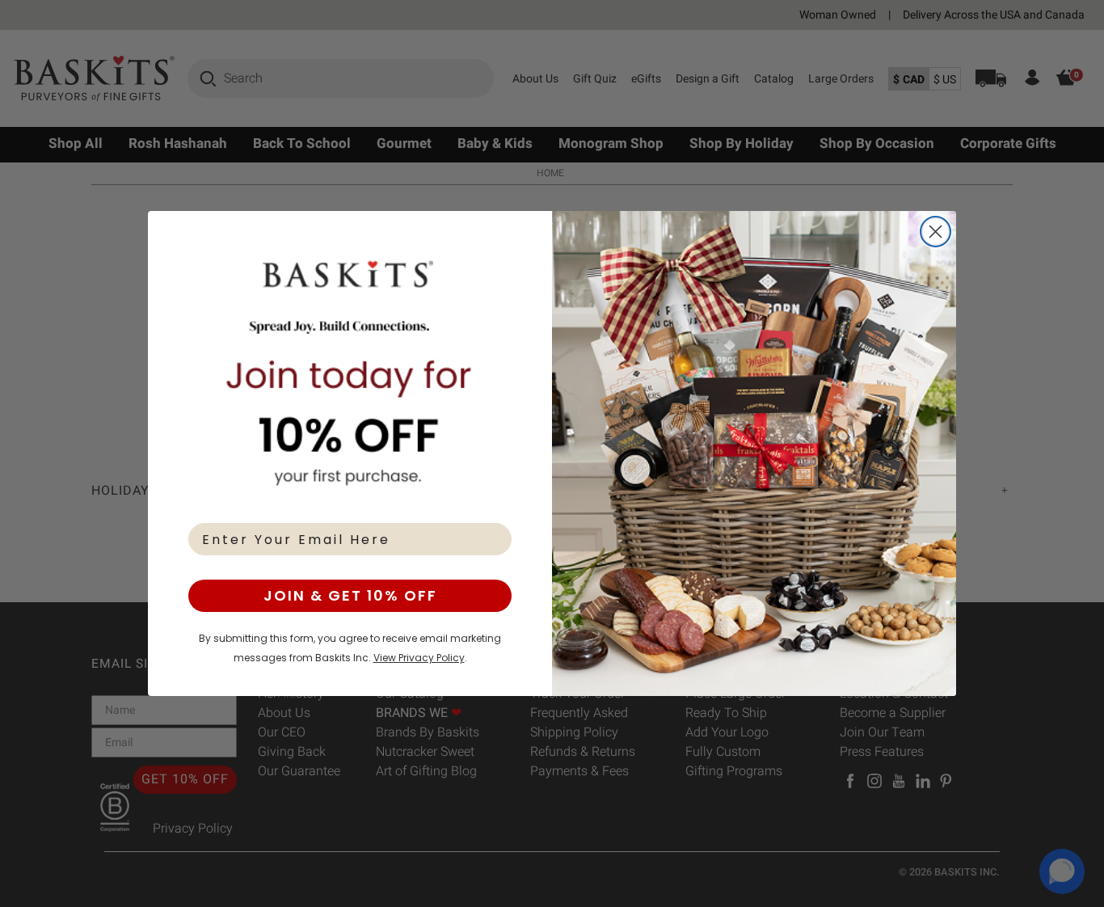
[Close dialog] (935, 231)
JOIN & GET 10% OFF (350, 595)
